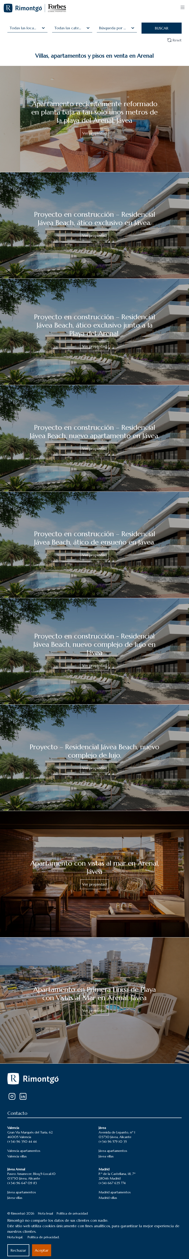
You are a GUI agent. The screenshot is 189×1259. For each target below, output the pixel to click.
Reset (177, 40)
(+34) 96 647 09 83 (22, 1183)
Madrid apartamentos (115, 1192)
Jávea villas (106, 1156)
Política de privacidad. (43, 1237)
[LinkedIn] (23, 1096)
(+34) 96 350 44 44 (22, 1141)
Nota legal (45, 1213)
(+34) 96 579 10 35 (113, 1141)
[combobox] (10, 28)
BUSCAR (161, 28)
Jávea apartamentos (113, 1151)
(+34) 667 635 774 (112, 1183)
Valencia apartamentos (23, 1151)
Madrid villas (108, 1198)
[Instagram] (12, 1096)
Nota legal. (15, 1237)
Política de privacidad (72, 1213)
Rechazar (18, 1250)
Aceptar (41, 1250)
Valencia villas (17, 1156)
